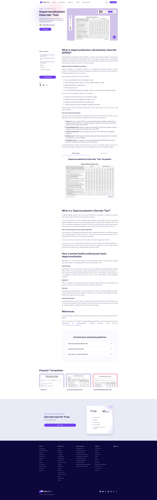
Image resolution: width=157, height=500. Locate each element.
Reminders (41, 470)
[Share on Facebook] (43, 85)
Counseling (60, 454)
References (42, 65)
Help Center (97, 462)
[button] (116, 446)
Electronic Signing (42, 466)
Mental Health (60, 466)
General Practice (61, 456)
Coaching (59, 464)
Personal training (61, 472)
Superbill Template (79, 448)
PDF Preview (42, 67)
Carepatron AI (97, 454)
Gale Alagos (46, 24)
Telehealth (41, 452)
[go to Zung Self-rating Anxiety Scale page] (51, 380)
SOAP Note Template (80, 452)
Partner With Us (98, 448)
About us (96, 456)
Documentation (42, 464)
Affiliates (96, 450)
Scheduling (41, 458)
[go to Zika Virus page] (105, 380)
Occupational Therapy (62, 462)
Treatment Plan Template (81, 460)
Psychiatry (60, 470)
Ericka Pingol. (51, 25)
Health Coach (60, 460)
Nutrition (59, 476)
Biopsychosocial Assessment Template (83, 464)
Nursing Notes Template (80, 450)
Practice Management (43, 450)
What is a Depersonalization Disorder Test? (47, 59)
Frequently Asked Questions (45, 69)
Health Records (42, 448)
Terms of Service (98, 468)
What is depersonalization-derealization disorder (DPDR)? (47, 55)
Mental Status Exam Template (81, 456)
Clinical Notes (41, 454)
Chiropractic (60, 450)
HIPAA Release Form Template (82, 454)
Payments (41, 462)
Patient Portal (41, 456)
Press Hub (97, 452)
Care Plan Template (80, 462)
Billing (40, 460)
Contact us (97, 470)
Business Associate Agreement (100, 464)
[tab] (76, 153)
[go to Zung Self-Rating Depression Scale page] (78, 380)
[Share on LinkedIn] (40, 85)
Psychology (60, 452)
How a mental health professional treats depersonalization (47, 62)
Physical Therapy (61, 458)
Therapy (59, 448)
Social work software (61, 474)
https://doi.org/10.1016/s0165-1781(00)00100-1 (72, 325)
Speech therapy (61, 478)
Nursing (59, 468)
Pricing (96, 460)
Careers (96, 458)
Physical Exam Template (80, 458)
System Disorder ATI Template (82, 466)
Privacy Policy (97, 466)
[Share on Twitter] (47, 85)
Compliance (41, 468)
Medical (59, 480)
